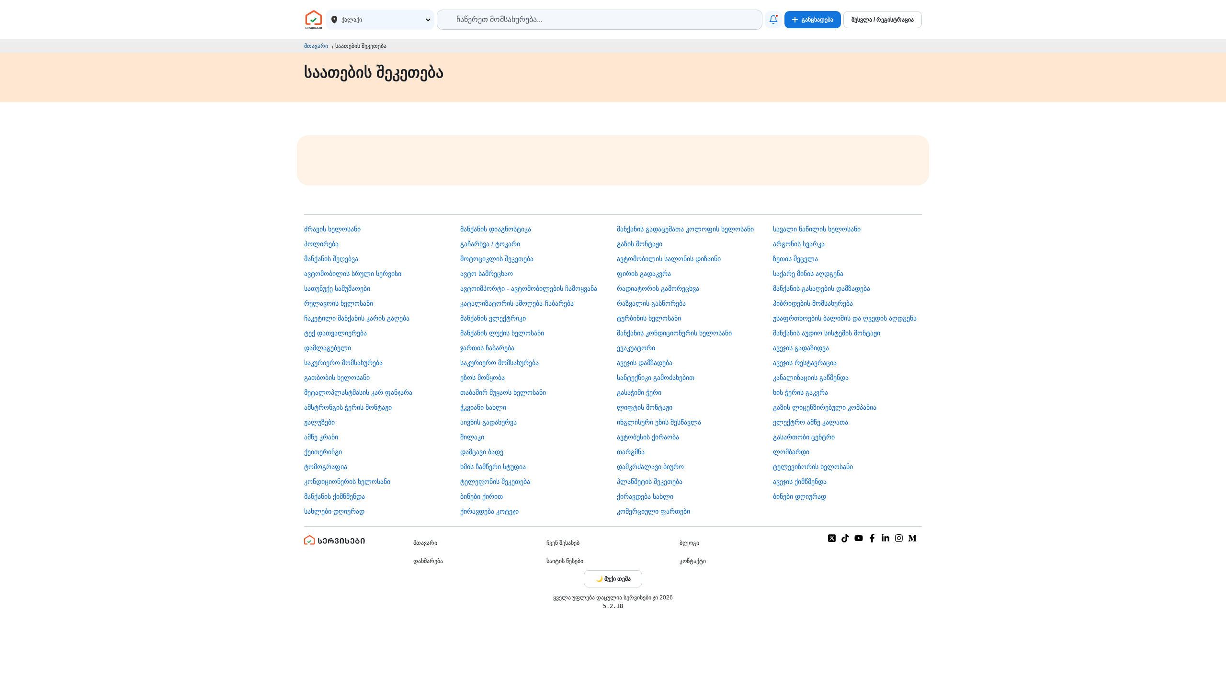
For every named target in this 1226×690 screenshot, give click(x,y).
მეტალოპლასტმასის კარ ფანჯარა (358, 392)
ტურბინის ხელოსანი (649, 318)
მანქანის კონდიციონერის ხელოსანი (674, 333)
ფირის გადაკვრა (644, 273)
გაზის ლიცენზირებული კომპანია (824, 407)
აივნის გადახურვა (488, 422)
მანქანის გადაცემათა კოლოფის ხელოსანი (685, 229)
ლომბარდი (791, 452)
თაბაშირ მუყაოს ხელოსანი (503, 392)
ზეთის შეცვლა (795, 259)
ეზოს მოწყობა (482, 377)
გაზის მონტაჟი (639, 244)
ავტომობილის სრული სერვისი (352, 273)
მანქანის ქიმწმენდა (334, 496)
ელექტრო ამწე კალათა (810, 422)
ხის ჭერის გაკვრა (800, 392)
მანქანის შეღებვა (331, 259)
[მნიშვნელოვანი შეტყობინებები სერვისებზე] (773, 19)
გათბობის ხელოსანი (337, 377)
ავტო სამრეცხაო (486, 273)
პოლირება (321, 244)
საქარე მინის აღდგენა (808, 273)
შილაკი (472, 437)
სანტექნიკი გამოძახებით (655, 377)
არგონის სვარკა (799, 244)
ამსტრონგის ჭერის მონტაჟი (348, 407)
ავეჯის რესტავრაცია (805, 363)
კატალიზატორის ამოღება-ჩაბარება (517, 303)
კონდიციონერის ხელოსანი (347, 481)
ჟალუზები (319, 422)
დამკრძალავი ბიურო (650, 467)
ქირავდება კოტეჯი (489, 511)
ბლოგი (689, 543)
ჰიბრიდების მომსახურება (813, 303)
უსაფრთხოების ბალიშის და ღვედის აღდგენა (845, 318)
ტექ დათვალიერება (335, 333)
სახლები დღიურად (334, 511)
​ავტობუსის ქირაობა (648, 437)
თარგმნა (631, 452)
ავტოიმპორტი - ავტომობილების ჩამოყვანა (528, 288)
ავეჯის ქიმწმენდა (800, 481)
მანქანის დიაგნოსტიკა (495, 229)
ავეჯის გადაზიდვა (801, 348)
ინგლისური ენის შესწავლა (659, 422)
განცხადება (817, 19)
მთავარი (316, 46)
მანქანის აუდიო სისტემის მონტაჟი (826, 333)
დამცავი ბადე (481, 452)
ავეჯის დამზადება (644, 363)
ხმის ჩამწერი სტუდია (493, 467)
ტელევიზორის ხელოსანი (813, 467)
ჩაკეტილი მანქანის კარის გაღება (356, 318)
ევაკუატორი (636, 348)
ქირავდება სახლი (645, 496)
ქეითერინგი (323, 452)
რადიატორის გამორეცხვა (658, 288)
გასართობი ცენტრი (804, 437)
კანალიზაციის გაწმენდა (811, 377)
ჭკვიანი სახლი (483, 407)
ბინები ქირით (481, 496)
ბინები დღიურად (799, 496)
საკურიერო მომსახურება (343, 363)
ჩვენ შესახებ (562, 543)
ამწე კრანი (321, 437)
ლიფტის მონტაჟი (644, 407)
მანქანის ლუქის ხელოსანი (502, 333)
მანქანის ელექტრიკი (493, 318)
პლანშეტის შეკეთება (649, 481)
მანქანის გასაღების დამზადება (821, 288)
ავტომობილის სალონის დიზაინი (669, 259)
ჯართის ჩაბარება (487, 348)
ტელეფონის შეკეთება (495, 481)
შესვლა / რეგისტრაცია (882, 19)
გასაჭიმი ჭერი (639, 392)
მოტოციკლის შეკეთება (497, 259)
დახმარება (428, 561)
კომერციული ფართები (653, 511)
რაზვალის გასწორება (651, 303)
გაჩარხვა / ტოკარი (490, 244)
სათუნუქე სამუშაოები (337, 288)
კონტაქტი (693, 561)
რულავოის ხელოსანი (338, 303)
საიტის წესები (564, 561)
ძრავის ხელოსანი (332, 229)
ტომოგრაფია (325, 467)
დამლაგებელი (327, 348)
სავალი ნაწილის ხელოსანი (817, 229)
